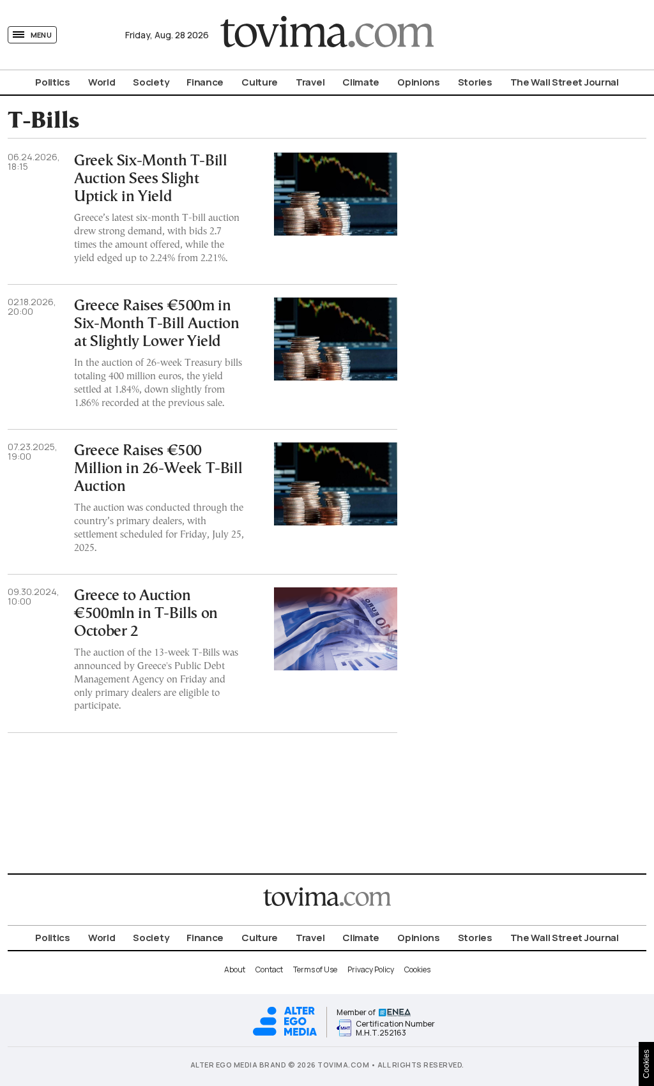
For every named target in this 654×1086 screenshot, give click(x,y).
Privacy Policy (370, 969)
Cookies (417, 969)
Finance (205, 82)
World (102, 82)
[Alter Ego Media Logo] (285, 1034)
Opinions (418, 82)
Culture (259, 82)
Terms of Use (315, 969)
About (234, 969)
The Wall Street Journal (564, 82)
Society (151, 82)
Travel (310, 82)
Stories (475, 82)
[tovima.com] (326, 35)
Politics (52, 82)
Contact (269, 969)
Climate (360, 82)
